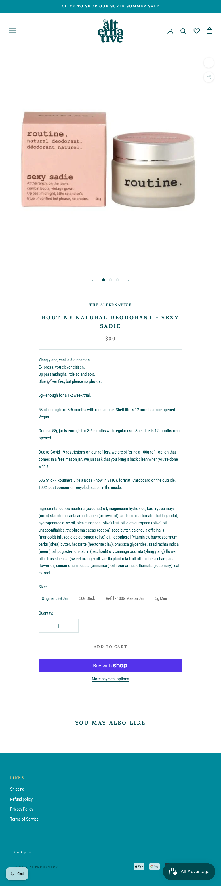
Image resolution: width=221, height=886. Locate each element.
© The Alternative (36, 867)
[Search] (183, 31)
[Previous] (92, 279)
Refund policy (21, 799)
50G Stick (87, 598)
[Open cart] (209, 30)
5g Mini (161, 598)
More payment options (110, 678)
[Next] (128, 279)
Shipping (17, 789)
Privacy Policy (21, 809)
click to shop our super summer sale (110, 6)
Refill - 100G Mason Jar (125, 598)
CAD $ (20, 852)
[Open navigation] (12, 30)
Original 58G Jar (55, 598)
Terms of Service (24, 819)
